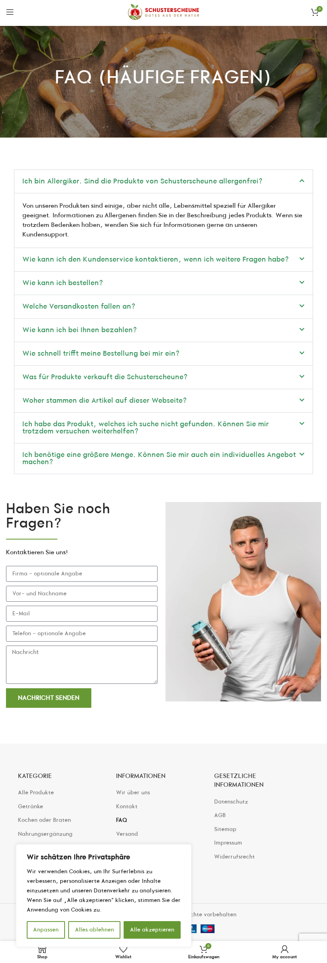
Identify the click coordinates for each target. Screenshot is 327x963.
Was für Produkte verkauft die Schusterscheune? (105, 377)
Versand (127, 834)
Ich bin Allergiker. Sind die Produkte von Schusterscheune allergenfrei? (142, 181)
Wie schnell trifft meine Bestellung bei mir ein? (101, 353)
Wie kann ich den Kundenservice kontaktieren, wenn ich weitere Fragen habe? (155, 259)
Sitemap (225, 829)
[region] (103, 895)
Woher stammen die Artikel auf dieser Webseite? (104, 400)
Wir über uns (133, 793)
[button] (163, 181)
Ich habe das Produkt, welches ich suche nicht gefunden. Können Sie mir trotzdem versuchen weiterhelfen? (145, 427)
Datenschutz (231, 802)
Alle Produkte (36, 793)
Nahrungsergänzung (45, 834)
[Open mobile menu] (10, 12)
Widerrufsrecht (234, 857)
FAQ (121, 820)
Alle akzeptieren (152, 930)
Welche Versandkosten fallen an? (79, 306)
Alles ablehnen (94, 930)
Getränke (30, 806)
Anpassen (46, 930)
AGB (220, 815)
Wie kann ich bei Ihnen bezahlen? (79, 330)
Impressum (228, 843)
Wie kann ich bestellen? (62, 283)
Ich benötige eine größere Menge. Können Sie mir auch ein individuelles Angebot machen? (159, 458)
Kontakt (127, 806)
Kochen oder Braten (44, 820)
